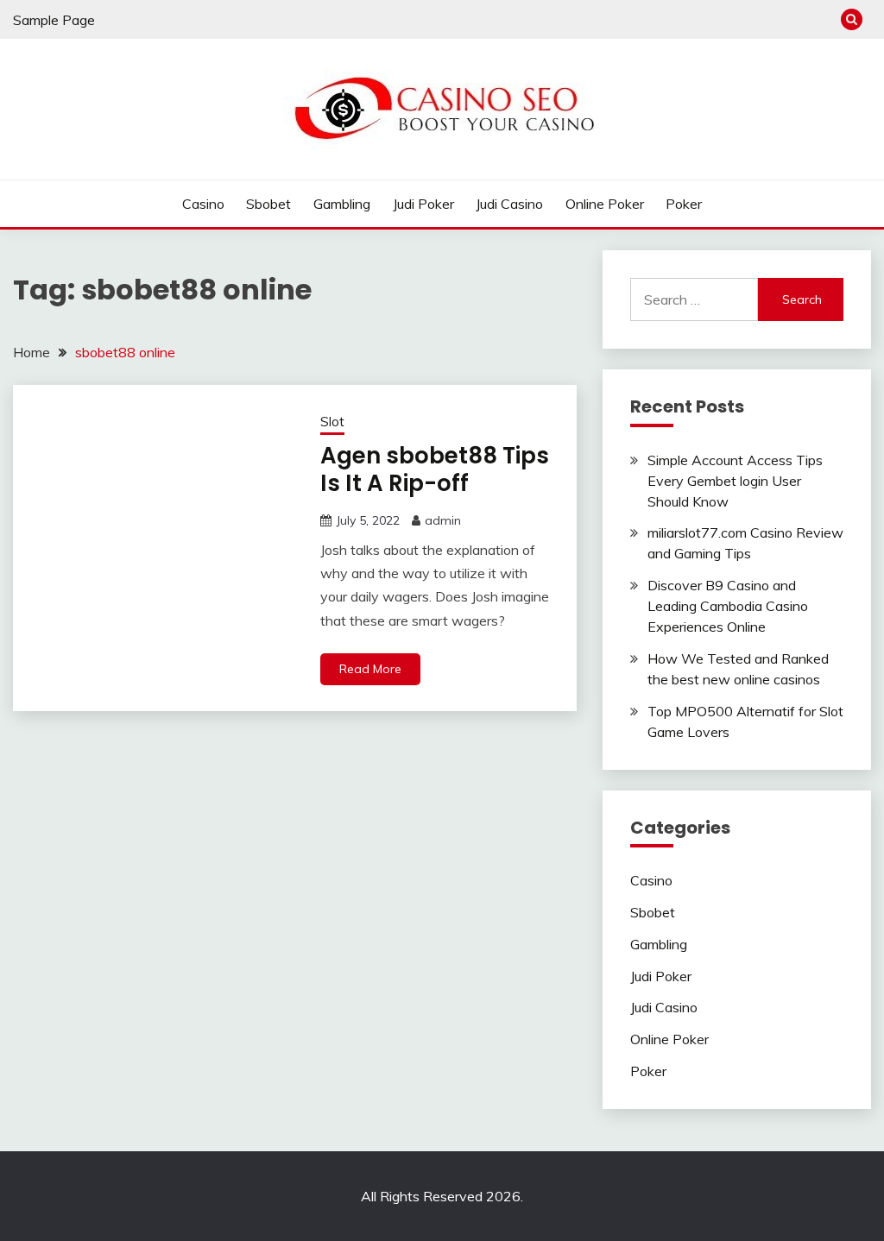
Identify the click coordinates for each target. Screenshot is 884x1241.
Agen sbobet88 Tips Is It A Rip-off (434, 470)
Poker (684, 203)
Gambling (341, 203)
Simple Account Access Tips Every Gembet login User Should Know (735, 480)
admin (443, 520)
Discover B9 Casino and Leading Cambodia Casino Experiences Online (727, 605)
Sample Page (54, 19)
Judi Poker (423, 203)
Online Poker (604, 203)
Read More (370, 669)
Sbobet (268, 203)
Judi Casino (509, 203)
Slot (332, 421)
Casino (203, 203)
